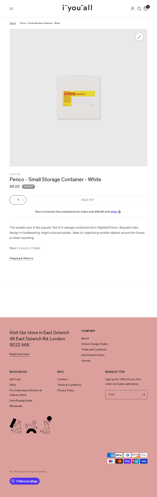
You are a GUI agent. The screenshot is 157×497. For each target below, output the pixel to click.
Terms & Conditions (69, 384)
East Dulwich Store (93, 355)
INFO (60, 372)
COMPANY (88, 331)
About (85, 338)
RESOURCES (18, 372)
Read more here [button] (19, 354)
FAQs (13, 384)
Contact (62, 379)
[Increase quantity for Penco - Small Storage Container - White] (23, 200)
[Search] (139, 8)
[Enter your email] (143, 394)
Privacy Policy (65, 390)
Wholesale (16, 406)
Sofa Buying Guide (21, 400)
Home (13, 23)
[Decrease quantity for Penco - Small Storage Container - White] (13, 200)
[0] (144, 8)
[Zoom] (139, 37)
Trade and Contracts (94, 349)
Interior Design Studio (94, 344)
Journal (85, 360)
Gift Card (15, 379)
